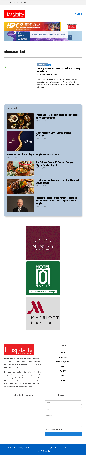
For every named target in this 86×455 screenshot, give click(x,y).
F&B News (63, 371)
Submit (63, 434)
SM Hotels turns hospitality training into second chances (33, 154)
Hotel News (63, 357)
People (63, 366)
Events (63, 375)
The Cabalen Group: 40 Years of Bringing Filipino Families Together (55, 164)
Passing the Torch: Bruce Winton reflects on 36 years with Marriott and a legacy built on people (56, 200)
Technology (63, 380)
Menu (79, 14)
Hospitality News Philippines (48, 74)
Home (63, 353)
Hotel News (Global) (63, 362)
